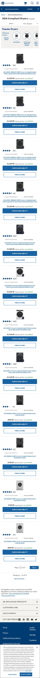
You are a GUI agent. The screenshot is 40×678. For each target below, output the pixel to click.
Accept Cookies (26, 674)
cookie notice (28, 670)
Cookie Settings (12, 674)
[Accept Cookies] (37, 647)
